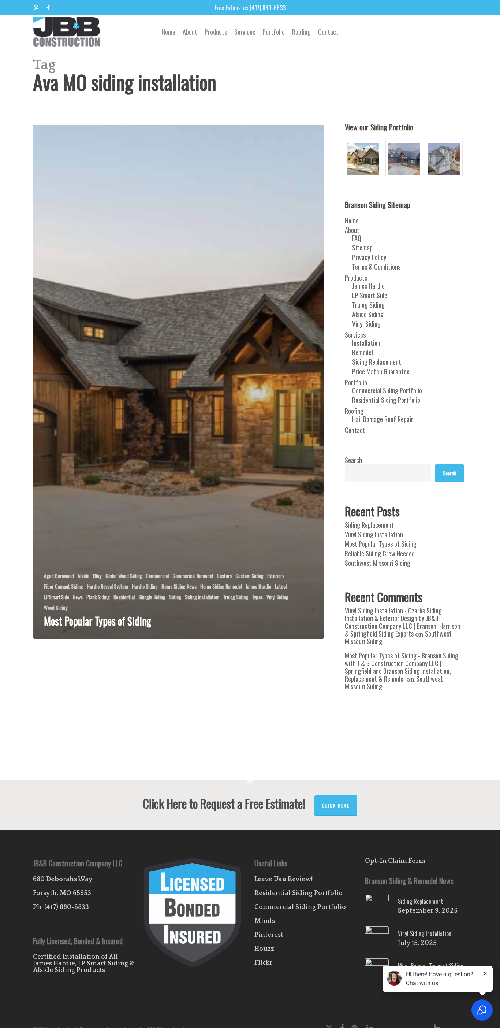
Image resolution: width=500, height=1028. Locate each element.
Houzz (264, 949)
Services (355, 334)
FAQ (356, 238)
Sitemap (362, 247)
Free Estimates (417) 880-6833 (250, 7)
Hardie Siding (145, 586)
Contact (355, 430)
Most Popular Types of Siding (381, 544)
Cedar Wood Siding (123, 575)
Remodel (362, 352)
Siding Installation (202, 596)
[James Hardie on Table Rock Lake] (445, 159)
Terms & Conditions (376, 266)
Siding (175, 596)
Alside (83, 575)
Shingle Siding (151, 596)
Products (356, 277)
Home (352, 220)
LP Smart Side (369, 295)
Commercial (157, 575)
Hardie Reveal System (107, 586)
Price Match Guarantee (381, 371)
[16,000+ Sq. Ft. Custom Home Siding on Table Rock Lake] (364, 159)
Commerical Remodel (192, 575)
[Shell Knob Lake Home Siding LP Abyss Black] (404, 159)
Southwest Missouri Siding (377, 563)
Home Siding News (179, 586)
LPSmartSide (56, 596)
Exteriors (275, 575)
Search (353, 460)
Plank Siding (98, 596)
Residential (124, 596)
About (352, 230)
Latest (281, 586)
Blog (97, 575)
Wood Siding (56, 607)
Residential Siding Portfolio (386, 400)
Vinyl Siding (277, 596)
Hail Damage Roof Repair (382, 419)
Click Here (336, 805)
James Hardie (258, 586)
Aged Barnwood (59, 575)
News (78, 596)
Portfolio (356, 382)
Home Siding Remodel (221, 586)
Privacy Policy (369, 257)
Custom (224, 575)
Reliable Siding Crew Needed (380, 553)
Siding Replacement (376, 362)
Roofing (354, 411)
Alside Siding (368, 314)
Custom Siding (249, 575)
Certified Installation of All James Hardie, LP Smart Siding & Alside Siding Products (83, 963)
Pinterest (268, 935)
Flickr (263, 962)
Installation (366, 342)
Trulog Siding (235, 596)
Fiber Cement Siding (63, 586)
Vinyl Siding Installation (374, 534)
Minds (264, 921)
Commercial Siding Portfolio (387, 390)
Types (257, 596)
